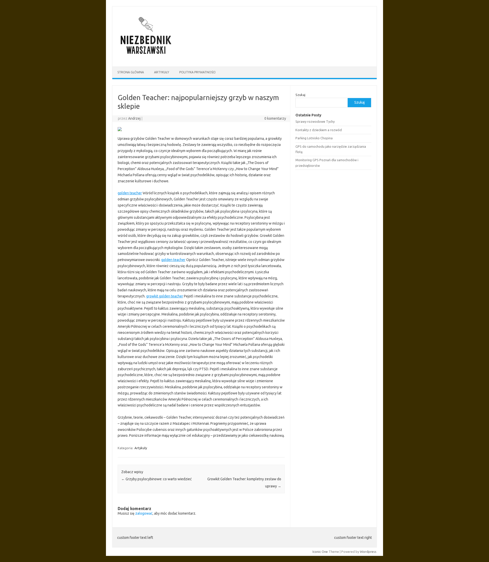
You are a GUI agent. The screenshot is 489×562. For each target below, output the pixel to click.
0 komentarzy (275, 118)
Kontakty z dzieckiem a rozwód (318, 130)
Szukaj (300, 95)
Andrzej (134, 118)
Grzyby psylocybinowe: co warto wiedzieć (156, 479)
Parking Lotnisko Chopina (314, 138)
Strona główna (130, 72)
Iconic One (320, 551)
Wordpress (368, 551)
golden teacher (130, 193)
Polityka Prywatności (197, 72)
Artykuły (161, 72)
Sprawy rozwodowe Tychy (315, 121)
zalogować (144, 513)
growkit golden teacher (164, 296)
